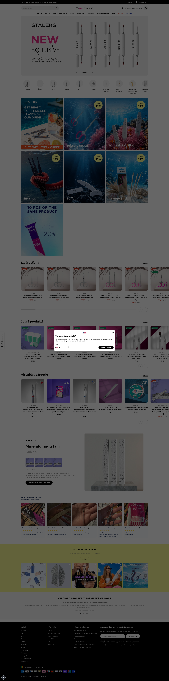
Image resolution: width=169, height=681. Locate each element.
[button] (3, 677)
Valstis (57, 344)
